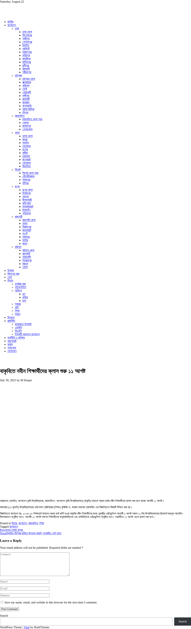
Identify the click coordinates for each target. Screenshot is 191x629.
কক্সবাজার (26, 82)
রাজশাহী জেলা (28, 220)
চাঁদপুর (25, 112)
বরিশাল (18, 247)
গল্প (23, 294)
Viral (26, 627)
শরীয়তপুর (26, 72)
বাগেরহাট (26, 159)
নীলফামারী (27, 199)
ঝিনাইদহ (26, 166)
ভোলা (25, 267)
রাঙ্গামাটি (26, 99)
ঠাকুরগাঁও (26, 210)
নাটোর (25, 240)
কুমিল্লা (25, 85)
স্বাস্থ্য (18, 304)
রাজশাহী (18, 216)
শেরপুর (25, 122)
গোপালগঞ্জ (27, 42)
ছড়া (24, 300)
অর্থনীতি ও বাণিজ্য (16, 337)
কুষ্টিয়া (25, 152)
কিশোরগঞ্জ (27, 35)
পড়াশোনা (11, 347)
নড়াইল (25, 142)
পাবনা (24, 223)
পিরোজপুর (27, 260)
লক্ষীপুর (25, 95)
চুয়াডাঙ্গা (26, 156)
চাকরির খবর (20, 283)
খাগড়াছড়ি (27, 105)
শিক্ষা (17, 310)
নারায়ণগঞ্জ (27, 52)
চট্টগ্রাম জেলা (28, 78)
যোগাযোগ (12, 351)
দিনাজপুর (26, 193)
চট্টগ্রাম (18, 75)
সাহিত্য (18, 290)
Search (4, 615)
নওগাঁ (24, 233)
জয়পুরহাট (26, 230)
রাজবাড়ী (26, 68)
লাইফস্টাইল (20, 287)
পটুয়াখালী (26, 257)
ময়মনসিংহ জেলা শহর (32, 119)
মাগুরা (24, 139)
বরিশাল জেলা (28, 250)
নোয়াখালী (26, 92)
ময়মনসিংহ (19, 115)
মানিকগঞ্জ (26, 62)
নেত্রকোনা (27, 129)
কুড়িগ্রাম (26, 203)
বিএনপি (18, 331)
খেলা (9, 277)
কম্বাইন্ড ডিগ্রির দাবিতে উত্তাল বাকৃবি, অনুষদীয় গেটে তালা (31, 533)
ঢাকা (17, 28)
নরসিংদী (26, 48)
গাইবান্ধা (26, 213)
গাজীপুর (25, 38)
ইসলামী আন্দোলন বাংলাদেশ (27, 334)
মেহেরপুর (26, 146)
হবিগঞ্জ (25, 183)
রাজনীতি (11, 320)
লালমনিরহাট (27, 206)
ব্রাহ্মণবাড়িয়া (28, 109)
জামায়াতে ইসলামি (23, 324)
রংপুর (17, 186)
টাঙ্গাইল (25, 45)
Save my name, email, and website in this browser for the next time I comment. (50, 602)
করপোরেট (11, 341)
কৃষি (16, 307)
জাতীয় (10, 21)
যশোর (25, 149)
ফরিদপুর (26, 55)
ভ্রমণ (17, 314)
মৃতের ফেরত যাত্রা (12, 530)
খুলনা (17, 132)
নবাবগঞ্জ (26, 236)
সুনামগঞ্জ (26, 179)
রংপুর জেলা (27, 189)
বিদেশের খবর (13, 273)
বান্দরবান (25, 102)
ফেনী (24, 89)
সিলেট (18, 169)
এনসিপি (18, 327)
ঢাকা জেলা (27, 31)
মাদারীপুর (26, 58)
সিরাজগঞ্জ (26, 226)
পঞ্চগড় (25, 196)
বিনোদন (11, 317)
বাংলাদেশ (11, 25)
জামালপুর (26, 126)
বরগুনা (25, 263)
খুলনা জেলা (27, 136)
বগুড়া (24, 243)
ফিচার (10, 280)
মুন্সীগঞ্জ (25, 65)
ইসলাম (10, 270)
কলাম (9, 344)
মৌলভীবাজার (28, 176)
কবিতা (25, 297)
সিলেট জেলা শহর (30, 173)
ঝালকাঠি (26, 253)
